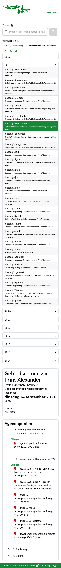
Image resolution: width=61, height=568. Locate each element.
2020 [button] (8, 311)
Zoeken (6, 25)
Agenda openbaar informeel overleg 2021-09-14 (31, 445)
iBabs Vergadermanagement (21, 565)
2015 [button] (7, 352)
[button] (53, 32)
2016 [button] (7, 344)
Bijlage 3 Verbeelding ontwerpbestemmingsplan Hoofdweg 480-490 (33, 524)
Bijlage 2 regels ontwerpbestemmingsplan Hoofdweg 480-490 (33, 511)
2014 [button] (8, 360)
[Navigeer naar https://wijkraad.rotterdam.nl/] (16, 12)
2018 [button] (7, 328)
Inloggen (49, 565)
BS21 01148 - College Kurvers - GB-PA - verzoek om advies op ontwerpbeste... (34, 472)
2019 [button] (7, 319)
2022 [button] (8, 56)
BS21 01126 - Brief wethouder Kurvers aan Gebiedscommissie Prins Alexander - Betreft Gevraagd (33, 485)
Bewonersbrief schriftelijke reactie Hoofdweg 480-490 (34, 536)
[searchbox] (25, 32)
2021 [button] (7, 65)
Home (6, 46)
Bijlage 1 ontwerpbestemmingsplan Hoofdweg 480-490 (33, 498)
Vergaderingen (18, 46)
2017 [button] (7, 336)
